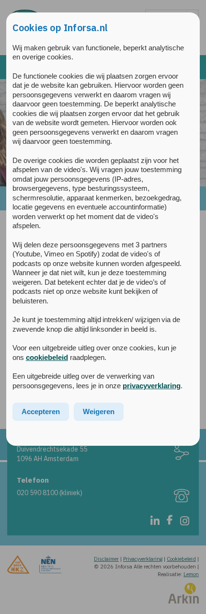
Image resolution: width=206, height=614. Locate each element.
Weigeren (98, 411)
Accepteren (41, 411)
